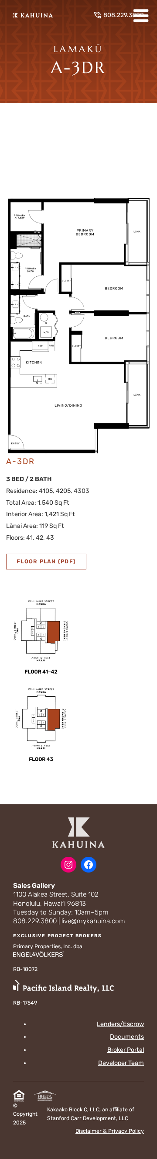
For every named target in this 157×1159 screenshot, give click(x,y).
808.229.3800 (123, 15)
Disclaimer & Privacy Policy (109, 1131)
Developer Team (121, 1063)
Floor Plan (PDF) (46, 561)
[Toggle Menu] (141, 15)
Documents (127, 1036)
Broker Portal (125, 1050)
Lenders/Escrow (120, 1024)
